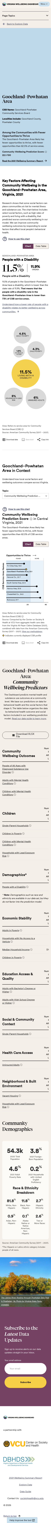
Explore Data (25, 1484)
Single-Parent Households (15, 825)
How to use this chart (19, 239)
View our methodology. (32, 631)
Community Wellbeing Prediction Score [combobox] (24, 496)
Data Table (41, 246)
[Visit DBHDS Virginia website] (19, 1462)
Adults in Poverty (10, 930)
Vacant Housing (10, 1095)
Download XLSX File (25, 735)
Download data (12, 440)
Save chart (30, 440)
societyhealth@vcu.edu (32, 1498)
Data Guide (25, 1491)
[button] (46, 151)
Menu (43, 4)
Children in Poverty (12, 833)
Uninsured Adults (11, 1065)
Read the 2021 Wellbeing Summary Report (22, 161)
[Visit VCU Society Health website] (25, 1444)
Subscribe (25, 1382)
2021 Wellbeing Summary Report (25, 1478)
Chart (28, 246)
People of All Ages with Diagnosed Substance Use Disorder (15, 769)
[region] (25, 62)
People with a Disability (14, 887)
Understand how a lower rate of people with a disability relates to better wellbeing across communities (25, 308)
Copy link (45, 440)
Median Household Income (16, 949)
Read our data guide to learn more (29, 718)
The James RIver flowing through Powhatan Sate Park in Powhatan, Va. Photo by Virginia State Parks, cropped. (25, 1301)
